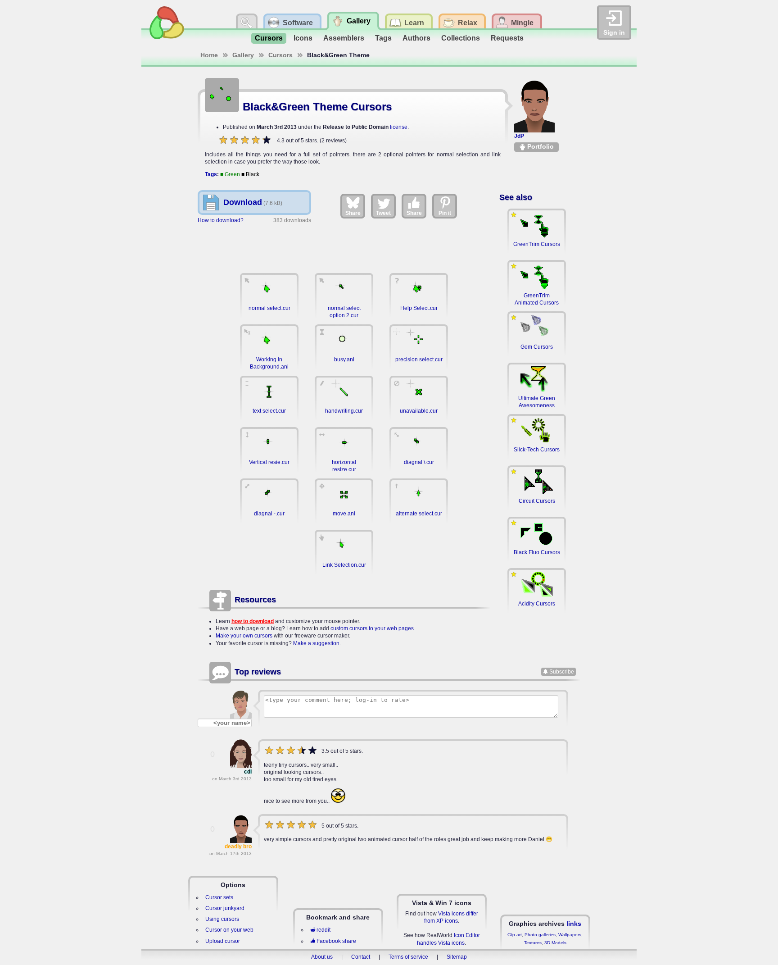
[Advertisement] (344, 243)
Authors (416, 38)
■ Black (250, 174)
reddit (323, 930)
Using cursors (222, 919)
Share (353, 213)
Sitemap (457, 957)
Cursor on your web (229, 930)
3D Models (555, 942)
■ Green (230, 174)
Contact (360, 957)
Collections (460, 38)
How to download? (221, 220)
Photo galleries (540, 934)
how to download (252, 621)
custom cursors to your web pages (372, 628)
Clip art (514, 934)
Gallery (243, 55)
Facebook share (336, 941)
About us (322, 957)
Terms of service (408, 957)
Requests (507, 38)
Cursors (269, 38)
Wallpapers (569, 934)
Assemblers (343, 38)
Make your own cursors (244, 636)
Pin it (445, 213)
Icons (303, 38)
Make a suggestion (316, 643)
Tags (383, 38)
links (573, 923)
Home (209, 55)
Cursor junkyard (224, 908)
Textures (533, 942)
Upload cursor (222, 941)
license (398, 127)
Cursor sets (219, 897)
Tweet (383, 213)
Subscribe (561, 672)
